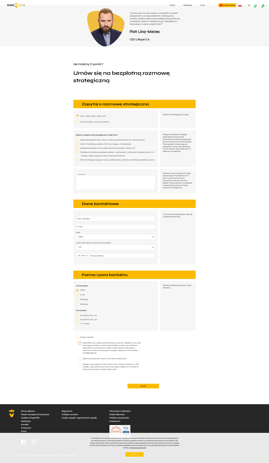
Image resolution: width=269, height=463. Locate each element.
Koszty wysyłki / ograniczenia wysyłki (79, 418)
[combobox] (240, 5)
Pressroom (26, 428)
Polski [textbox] (240, 5)
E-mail (79, 227)
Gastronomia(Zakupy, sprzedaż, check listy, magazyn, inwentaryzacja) (105, 144)
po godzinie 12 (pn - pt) (88, 319)
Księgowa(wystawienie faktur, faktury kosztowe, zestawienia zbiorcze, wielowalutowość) (112, 140)
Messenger (84, 304)
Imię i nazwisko (83, 219)
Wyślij (143, 386)
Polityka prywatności (119, 418)
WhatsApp (84, 299)
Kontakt (25, 424)
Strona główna (28, 411)
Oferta (172, 5)
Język (78, 232)
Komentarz (82, 174)
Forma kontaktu (82, 286)
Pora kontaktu (81, 310)
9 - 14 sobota (84, 324)
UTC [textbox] (80, 247)
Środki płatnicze (117, 414)
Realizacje (187, 5)
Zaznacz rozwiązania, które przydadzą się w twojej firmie (96, 135)
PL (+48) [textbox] (81, 256)
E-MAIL (82, 295)
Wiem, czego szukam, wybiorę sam (93, 116)
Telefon (82, 290)
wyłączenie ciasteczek (137, 448)
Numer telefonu (97, 256)
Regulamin (67, 411)
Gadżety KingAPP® (30, 418)
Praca (23, 431)
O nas (202, 5)
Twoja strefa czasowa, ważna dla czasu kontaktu (93, 243)
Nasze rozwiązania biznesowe (35, 414)
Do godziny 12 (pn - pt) (88, 315)
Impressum (114, 421)
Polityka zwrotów (70, 414)
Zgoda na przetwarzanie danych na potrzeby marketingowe (105, 359)
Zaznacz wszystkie (87, 337)
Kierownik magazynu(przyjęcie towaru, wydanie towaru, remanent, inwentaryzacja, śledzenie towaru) (117, 160)
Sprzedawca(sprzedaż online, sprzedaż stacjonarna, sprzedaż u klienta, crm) (107, 148)
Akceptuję (134, 454)
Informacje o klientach (120, 411)
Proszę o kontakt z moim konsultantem (94, 122)
